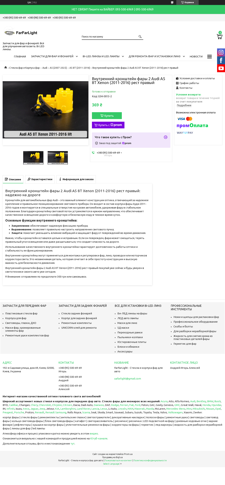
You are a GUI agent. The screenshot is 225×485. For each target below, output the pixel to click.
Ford (137, 404)
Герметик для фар (184, 343)
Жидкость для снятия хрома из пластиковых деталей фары (193, 337)
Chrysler (57, 404)
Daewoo (99, 404)
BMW (210, 401)
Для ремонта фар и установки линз (154, 56)
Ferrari (124, 404)
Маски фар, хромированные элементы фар (23, 329)
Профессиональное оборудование (195, 321)
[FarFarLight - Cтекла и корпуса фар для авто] (20, 30)
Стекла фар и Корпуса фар (24, 67)
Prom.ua (128, 454)
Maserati (139, 408)
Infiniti (11, 408)
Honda (206, 404)
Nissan (210, 408)
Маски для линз (127, 322)
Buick (217, 401)
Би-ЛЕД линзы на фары (132, 313)
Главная (20, 56)
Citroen (67, 404)
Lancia (95, 408)
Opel (218, 408)
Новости (196, 56)
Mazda (150, 408)
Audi (44, 67)
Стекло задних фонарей (76, 313)
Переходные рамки (129, 332)
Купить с (104, 125)
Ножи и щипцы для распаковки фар (196, 316)
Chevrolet (45, 404)
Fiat (131, 404)
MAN (130, 408)
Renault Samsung (55, 412)
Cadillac (13, 404)
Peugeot (8, 412)
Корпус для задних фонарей (79, 318)
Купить (109, 115)
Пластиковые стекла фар (21, 313)
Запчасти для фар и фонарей (52, 56)
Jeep (42, 408)
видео (94, 433)
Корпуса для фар (15, 318)
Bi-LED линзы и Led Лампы (101, 56)
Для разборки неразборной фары (194, 331)
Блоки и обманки (128, 346)
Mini (189, 408)
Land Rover (83, 408)
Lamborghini (68, 408)
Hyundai (216, 404)
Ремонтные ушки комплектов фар (27, 335)
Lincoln (122, 408)
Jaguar (34, 408)
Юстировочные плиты (131, 341)
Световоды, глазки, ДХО (20, 322)
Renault (39, 412)
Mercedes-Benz (175, 408)
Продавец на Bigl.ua (112, 457)
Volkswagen (175, 412)
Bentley (201, 401)
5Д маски (123, 327)
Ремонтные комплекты (76, 322)
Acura (164, 401)
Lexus (103, 408)
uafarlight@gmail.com (127, 378)
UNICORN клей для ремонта (79, 327)
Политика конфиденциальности (150, 460)
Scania (86, 412)
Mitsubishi (199, 408)
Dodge (115, 404)
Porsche (19, 412)
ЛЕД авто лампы (128, 318)
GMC (177, 404)
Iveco (26, 408)
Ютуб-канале (98, 438)
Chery (34, 404)
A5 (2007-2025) (58, 67)
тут (72, 443)
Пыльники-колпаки (130, 337)
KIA (57, 408)
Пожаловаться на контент (118, 460)
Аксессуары (124, 351)
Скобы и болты (183, 326)
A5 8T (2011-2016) (79, 67)
